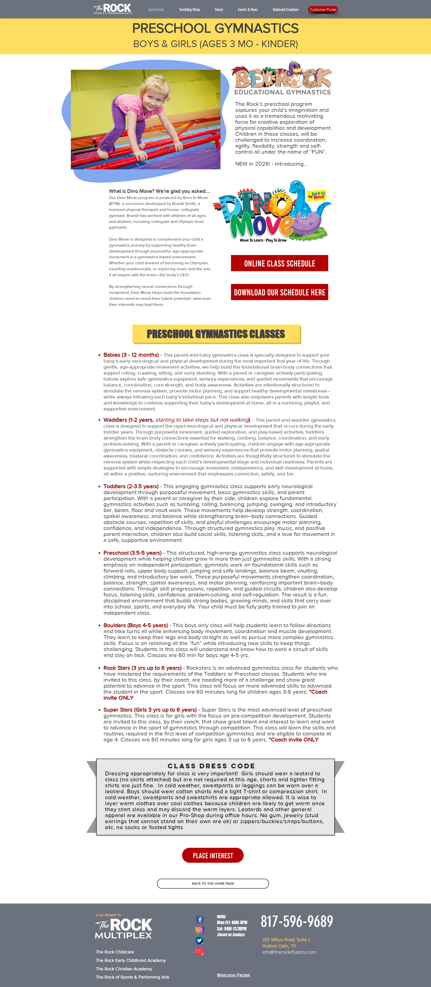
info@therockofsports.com (289, 952)
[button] (189, 9)
